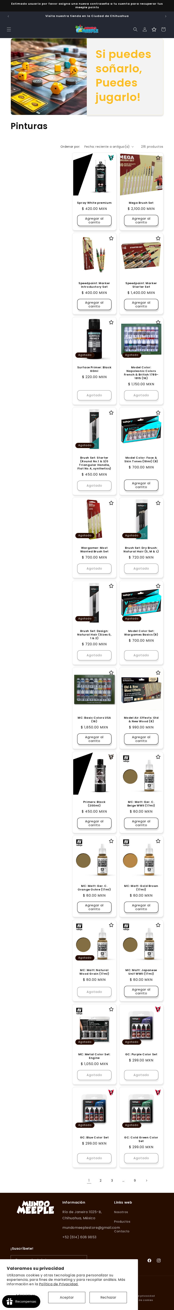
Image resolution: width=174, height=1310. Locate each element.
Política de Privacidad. (59, 1284)
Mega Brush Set (141, 203)
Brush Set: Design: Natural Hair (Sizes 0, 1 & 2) (94, 634)
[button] (9, 29)
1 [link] (89, 1180)
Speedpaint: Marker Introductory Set (94, 285)
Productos (122, 1221)
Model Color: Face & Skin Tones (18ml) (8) (141, 459)
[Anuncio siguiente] (165, 16)
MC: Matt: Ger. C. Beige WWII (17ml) (141, 804)
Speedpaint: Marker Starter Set (141, 285)
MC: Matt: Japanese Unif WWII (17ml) (141, 972)
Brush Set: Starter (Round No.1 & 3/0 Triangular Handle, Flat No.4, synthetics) (94, 463)
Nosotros (121, 1212)
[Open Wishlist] (154, 29)
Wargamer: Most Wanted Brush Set (94, 549)
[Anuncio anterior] (8, 16)
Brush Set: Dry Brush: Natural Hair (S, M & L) (141, 549)
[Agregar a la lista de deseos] (111, 157)
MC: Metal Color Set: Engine (94, 1056)
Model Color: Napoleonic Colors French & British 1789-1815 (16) (141, 373)
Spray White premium (94, 203)
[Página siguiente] (146, 1180)
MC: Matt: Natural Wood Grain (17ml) (94, 972)
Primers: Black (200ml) (94, 804)
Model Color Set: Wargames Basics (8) (141, 633)
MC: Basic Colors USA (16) (94, 719)
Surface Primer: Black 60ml (94, 369)
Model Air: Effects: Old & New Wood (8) (141, 719)
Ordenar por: (70, 146)
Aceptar (67, 1297)
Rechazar (108, 1297)
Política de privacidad (140, 1296)
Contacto (122, 1231)
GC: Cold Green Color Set (141, 1139)
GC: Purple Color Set (141, 1054)
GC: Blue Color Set (94, 1137)
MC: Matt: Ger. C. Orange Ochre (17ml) (94, 888)
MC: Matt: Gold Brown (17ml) (141, 888)
